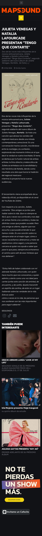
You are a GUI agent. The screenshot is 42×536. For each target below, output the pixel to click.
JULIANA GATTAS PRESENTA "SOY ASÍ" (20, 448)
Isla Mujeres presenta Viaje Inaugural (20, 407)
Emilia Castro (21, 68)
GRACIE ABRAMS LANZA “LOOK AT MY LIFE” (20, 361)
